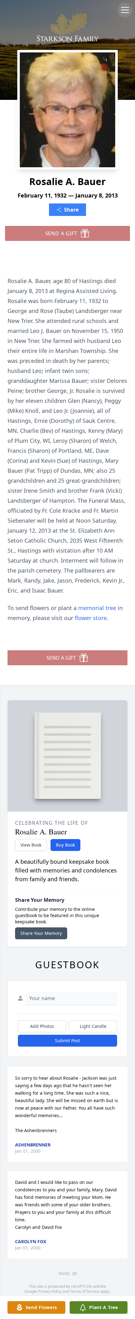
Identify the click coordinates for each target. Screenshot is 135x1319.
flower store (91, 618)
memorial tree (97, 608)
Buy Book (65, 845)
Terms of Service (84, 1291)
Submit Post (67, 1040)
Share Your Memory (41, 933)
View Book (30, 845)
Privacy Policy (50, 1291)
